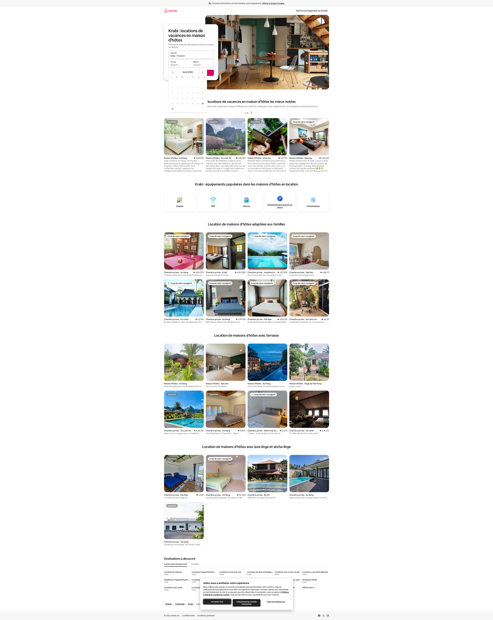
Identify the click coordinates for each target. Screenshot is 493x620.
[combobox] (191, 55)
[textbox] (179, 64)
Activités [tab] (195, 564)
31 (172, 109)
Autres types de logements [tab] (175, 564)
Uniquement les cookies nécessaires (246, 603)
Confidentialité (188, 615)
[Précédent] (242, 113)
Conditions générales (206, 615)
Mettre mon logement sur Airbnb (312, 10)
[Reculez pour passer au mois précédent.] (173, 72)
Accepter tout (217, 602)
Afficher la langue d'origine (273, 3)
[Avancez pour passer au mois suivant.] (202, 72)
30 (203, 103)
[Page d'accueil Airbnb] (170, 11)
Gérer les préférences (276, 602)
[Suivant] (251, 113)
